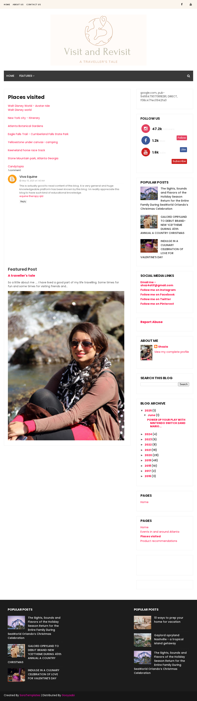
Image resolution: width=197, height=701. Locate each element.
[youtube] (190, 4)
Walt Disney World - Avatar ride (29, 106)
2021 (148, 450)
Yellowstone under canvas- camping (33, 142)
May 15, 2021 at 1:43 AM (33, 180)
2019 (148, 460)
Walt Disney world (20, 110)
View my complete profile (171, 352)
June (152, 415)
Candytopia (16, 166)
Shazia (163, 347)
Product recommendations (158, 541)
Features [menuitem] (25, 76)
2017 (148, 471)
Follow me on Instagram (158, 290)
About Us (18, 4)
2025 (148, 410)
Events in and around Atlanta (159, 532)
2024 (149, 434)
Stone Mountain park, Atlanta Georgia (33, 158)
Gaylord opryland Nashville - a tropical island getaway (169, 639)
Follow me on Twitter (155, 299)
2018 (148, 466)
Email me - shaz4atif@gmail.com (156, 283)
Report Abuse (151, 322)
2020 (149, 455)
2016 (148, 476)
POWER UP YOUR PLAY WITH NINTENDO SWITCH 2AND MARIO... (166, 423)
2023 (148, 439)
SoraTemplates (30, 695)
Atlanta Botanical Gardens (25, 126)
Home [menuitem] (10, 76)
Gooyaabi (68, 695)
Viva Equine (28, 176)
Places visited (150, 536)
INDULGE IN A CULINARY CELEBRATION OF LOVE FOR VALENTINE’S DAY (161, 249)
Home (7, 4)
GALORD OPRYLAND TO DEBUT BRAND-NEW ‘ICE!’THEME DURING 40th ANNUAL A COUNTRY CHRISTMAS (163, 225)
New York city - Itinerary (24, 118)
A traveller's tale (21, 275)
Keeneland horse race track (26, 150)
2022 (148, 444)
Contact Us (33, 4)
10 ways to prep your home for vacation (168, 620)
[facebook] (182, 4)
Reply (23, 201)
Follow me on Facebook (157, 294)
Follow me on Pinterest (157, 304)
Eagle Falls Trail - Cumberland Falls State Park (38, 134)
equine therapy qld (31, 196)
